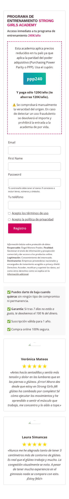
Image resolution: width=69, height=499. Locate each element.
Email (11, 142)
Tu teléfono (15, 197)
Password (14, 174)
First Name (15, 158)
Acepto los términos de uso (30, 213)
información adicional (17, 274)
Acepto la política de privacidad (32, 219)
